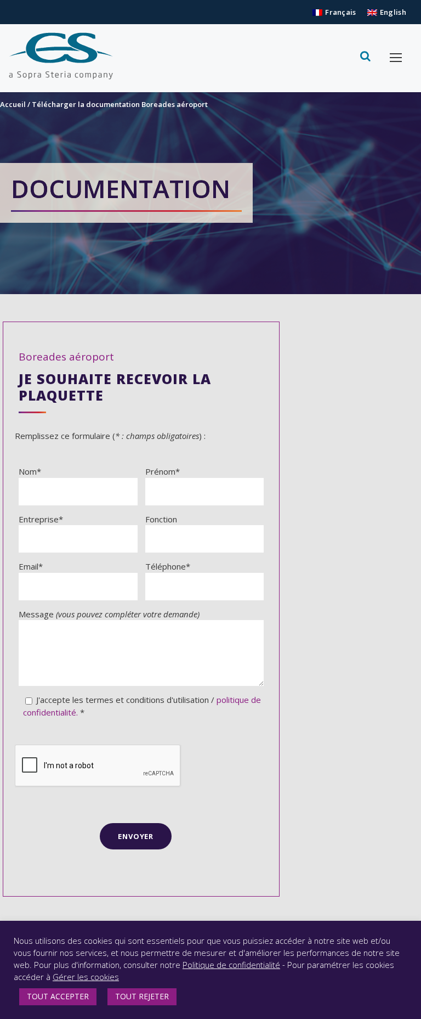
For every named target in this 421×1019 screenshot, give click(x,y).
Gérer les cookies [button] (86, 976)
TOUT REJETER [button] (142, 996)
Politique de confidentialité (231, 964)
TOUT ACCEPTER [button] (58, 996)
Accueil (13, 104)
